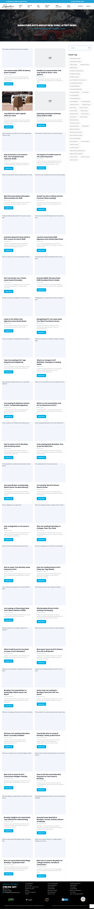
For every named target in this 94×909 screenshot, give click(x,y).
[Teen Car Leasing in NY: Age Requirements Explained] (17, 347)
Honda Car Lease (74, 113)
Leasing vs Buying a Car (75, 883)
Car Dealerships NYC (75, 86)
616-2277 (9, 887)
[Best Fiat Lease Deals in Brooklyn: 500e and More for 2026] (17, 183)
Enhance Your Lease (29, 888)
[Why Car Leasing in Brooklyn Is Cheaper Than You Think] (50, 513)
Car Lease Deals (51, 888)
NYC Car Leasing (85, 141)
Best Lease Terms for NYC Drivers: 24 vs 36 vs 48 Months (50, 650)
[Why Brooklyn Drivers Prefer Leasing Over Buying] (50, 595)
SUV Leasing (72, 887)
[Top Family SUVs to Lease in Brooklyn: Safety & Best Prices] (50, 720)
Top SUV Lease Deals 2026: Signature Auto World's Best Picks (50, 238)
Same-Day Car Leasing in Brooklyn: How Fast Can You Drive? (48, 692)
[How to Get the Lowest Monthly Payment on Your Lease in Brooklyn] (50, 762)
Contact (27, 894)
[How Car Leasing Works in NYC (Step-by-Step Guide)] (50, 554)
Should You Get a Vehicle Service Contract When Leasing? (50, 197)
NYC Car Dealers (74, 141)
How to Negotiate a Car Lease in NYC (16, 527)
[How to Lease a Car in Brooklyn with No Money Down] (17, 431)
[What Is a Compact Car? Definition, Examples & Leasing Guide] (50, 347)
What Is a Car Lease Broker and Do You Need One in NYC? (49, 404)
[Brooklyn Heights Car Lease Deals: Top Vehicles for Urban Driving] (17, 805)
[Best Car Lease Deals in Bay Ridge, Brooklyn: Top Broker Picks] (17, 848)
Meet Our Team (51, 894)
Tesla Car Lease (73, 156)
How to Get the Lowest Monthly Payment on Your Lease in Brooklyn (49, 776)
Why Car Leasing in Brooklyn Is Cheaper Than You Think (49, 527)
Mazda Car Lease (74, 120)
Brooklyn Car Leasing (75, 74)
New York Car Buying (74, 129)
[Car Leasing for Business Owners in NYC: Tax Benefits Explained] (17, 390)
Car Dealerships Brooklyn (76, 83)
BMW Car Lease (73, 67)
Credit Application (29, 883)
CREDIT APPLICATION (58, 6)
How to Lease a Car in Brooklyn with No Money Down (16, 445)
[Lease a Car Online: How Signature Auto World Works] (17, 306)
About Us (27, 890)
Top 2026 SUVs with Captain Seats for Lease (15, 115)
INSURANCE (80, 6)
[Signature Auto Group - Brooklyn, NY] (8, 6)
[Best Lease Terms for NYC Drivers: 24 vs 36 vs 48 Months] (50, 636)
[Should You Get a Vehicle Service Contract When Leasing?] (50, 183)
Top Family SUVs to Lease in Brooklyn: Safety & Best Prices (48, 734)
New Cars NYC (85, 126)
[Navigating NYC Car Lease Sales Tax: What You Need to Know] (50, 306)
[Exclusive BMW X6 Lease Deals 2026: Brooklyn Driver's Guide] (50, 265)
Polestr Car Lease (74, 144)
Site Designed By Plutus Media (39, 905)
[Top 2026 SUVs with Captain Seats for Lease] (17, 101)
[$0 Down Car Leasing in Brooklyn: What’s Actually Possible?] (17, 720)
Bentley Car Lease (85, 64)
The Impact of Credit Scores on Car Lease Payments (49, 156)
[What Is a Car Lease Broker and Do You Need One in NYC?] (50, 390)
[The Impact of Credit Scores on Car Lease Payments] (50, 142)
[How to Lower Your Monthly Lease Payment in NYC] (17, 554)
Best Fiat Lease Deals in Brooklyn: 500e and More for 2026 (17, 197)
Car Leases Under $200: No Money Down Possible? (17, 72)
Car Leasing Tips (74, 101)
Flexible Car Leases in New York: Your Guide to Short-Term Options (49, 73)
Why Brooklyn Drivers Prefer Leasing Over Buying (48, 609)
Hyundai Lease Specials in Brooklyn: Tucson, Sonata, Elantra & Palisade (50, 819)
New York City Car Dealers (76, 132)
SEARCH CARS (20, 6)
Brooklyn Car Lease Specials (76, 70)
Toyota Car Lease (85, 156)
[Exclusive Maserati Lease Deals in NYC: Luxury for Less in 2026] (17, 224)
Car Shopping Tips (85, 101)
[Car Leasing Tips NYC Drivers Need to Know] (50, 472)
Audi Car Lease (73, 64)
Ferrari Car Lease (84, 107)
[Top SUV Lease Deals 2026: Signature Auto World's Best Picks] (50, 224)
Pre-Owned (72, 892)
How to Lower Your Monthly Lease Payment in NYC (17, 568)
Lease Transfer (51, 887)
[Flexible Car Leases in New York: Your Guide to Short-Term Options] (50, 58)
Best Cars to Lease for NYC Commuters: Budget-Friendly (15, 775)
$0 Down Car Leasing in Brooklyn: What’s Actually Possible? (17, 734)
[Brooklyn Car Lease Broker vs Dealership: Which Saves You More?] (17, 677)
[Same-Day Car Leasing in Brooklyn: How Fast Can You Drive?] (50, 677)
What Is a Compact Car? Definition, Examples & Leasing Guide (49, 362)
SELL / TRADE (38, 6)
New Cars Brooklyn (74, 126)
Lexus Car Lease (83, 117)
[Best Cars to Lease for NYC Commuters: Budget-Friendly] (17, 762)
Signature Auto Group (22, 905)
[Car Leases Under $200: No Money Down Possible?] (17, 58)
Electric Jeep (73, 107)
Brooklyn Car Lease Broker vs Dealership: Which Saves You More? (15, 692)
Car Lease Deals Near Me (76, 89)
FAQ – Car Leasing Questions (76, 894)
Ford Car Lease (73, 110)
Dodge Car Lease (86, 104)
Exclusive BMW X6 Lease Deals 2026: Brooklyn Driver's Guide (48, 279)
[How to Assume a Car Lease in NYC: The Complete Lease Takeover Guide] (17, 142)
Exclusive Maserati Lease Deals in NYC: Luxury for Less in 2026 (17, 238)
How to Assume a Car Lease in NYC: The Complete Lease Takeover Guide (15, 157)
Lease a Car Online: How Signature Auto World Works (15, 320)
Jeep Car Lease (85, 113)
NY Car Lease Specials (75, 138)
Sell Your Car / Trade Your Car (31, 887)
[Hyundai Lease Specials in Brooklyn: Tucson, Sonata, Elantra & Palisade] (50, 805)
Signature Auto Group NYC (76, 153)
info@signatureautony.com (12, 892)
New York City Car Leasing (76, 135)
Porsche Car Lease (74, 147)
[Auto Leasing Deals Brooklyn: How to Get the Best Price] (50, 431)
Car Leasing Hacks (74, 95)
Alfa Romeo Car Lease (75, 58)
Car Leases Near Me (74, 92)
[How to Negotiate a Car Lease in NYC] (17, 513)
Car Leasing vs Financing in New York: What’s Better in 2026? (16, 609)
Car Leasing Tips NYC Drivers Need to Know (48, 486)
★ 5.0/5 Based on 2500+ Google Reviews (16, 1)
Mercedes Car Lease (74, 123)
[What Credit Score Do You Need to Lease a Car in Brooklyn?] (17, 636)
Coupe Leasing (73, 888)
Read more (9, 84)
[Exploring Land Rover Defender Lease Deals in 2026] (50, 101)
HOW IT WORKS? (69, 6)
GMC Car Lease (84, 110)
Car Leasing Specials (75, 98)
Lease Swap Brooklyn (52, 885)
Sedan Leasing (73, 885)
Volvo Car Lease (74, 160)
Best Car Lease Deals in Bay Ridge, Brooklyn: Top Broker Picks (17, 862)
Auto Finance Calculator (30, 892)
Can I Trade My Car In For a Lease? (78, 80)
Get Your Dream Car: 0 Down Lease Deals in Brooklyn (15, 279)
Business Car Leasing (52, 890)
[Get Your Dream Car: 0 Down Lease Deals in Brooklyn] (17, 265)
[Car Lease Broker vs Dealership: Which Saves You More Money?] (17, 472)
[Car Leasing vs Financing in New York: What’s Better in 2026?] (17, 595)
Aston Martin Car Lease (75, 61)
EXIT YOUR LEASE (29, 6)
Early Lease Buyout (52, 892)
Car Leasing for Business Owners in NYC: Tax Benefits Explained (16, 404)
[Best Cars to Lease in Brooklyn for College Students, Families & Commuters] (50, 848)
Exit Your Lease (28, 885)
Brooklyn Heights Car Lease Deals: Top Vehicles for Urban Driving (17, 818)
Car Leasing (85, 92)
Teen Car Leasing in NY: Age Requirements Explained (15, 361)
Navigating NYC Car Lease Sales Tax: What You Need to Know (49, 320)
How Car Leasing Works (53, 883)
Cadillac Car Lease (74, 77)
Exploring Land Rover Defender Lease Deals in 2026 (49, 115)
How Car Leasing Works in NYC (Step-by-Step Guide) (49, 568)
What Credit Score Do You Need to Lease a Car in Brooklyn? (16, 650)
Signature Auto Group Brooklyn (77, 150)
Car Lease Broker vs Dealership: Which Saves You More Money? (16, 486)
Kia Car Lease (73, 117)
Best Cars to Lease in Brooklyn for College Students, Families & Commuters (50, 863)
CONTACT (88, 6)
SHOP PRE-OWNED (47, 6)
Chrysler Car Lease (74, 104)
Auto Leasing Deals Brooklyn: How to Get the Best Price (50, 445)
